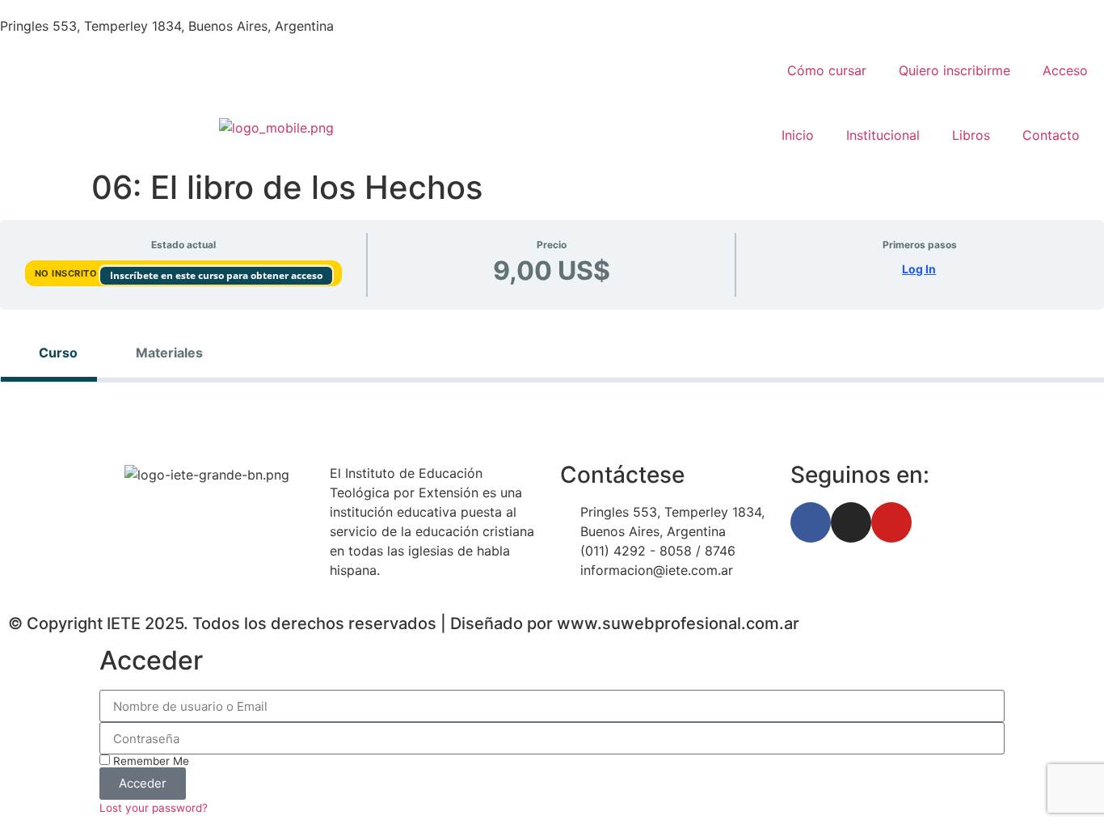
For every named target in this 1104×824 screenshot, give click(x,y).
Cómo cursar (826, 70)
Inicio (798, 135)
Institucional (883, 135)
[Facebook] (810, 522)
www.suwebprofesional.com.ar (678, 623)
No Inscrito (67, 273)
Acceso (1065, 70)
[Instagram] (851, 522)
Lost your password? (153, 807)
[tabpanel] (552, 408)
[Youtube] (891, 522)
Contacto (1051, 135)
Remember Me (149, 760)
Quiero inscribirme (954, 70)
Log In (919, 269)
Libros (971, 135)
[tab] (49, 352)
